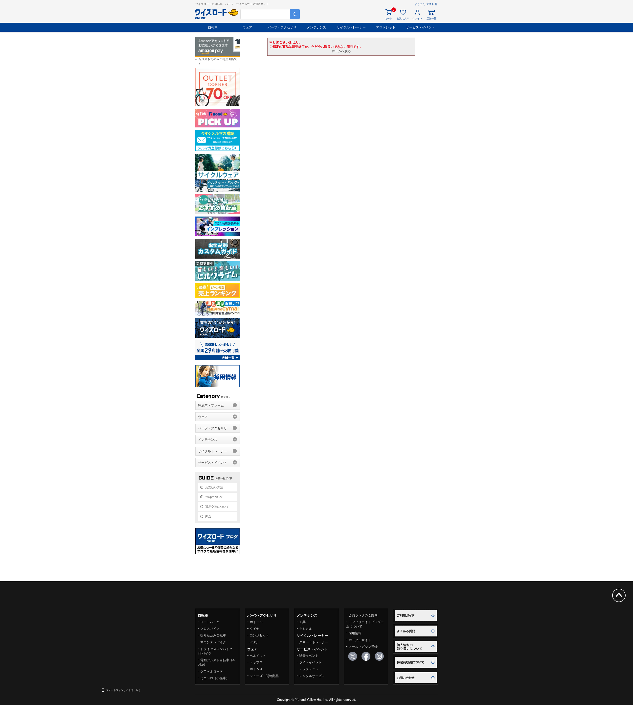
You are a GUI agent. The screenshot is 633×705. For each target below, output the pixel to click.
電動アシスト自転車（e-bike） (216, 662)
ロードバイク (210, 621)
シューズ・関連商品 (264, 675)
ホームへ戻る (341, 51)
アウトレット (385, 27)
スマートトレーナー (313, 642)
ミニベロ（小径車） (214, 678)
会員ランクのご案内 (363, 615)
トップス (256, 662)
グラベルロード (211, 671)
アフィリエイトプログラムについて (365, 624)
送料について (214, 497)
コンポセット (259, 635)
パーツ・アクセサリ (282, 27)
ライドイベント (310, 662)
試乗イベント (308, 655)
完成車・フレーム (211, 405)
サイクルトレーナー (351, 27)
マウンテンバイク (213, 642)
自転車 (213, 27)
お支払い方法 (214, 487)
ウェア (247, 27)
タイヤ (254, 628)
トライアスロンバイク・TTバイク (217, 651)
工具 (302, 621)
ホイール (256, 621)
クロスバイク (210, 628)
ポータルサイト (360, 639)
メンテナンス (316, 27)
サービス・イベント (420, 27)
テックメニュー (310, 668)
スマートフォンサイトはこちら (123, 690)
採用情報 (355, 633)
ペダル (254, 642)
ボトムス (256, 668)
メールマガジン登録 (363, 646)
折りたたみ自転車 (213, 635)
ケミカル (305, 628)
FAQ (208, 516)
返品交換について (217, 506)
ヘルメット (258, 655)
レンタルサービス (312, 675)
